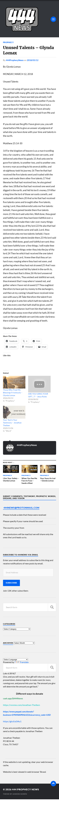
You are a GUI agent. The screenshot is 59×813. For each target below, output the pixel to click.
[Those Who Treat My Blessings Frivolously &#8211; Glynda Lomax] (14, 382)
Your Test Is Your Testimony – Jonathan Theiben (12, 423)
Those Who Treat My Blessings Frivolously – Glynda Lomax (12, 392)
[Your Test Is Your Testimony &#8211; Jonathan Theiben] (14, 412)
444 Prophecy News (25, 789)
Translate (24, 662)
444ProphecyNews (15, 60)
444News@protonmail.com (21, 507)
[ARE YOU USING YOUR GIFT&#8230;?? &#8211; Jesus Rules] (39, 384)
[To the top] (53, 783)
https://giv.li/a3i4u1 (12, 721)
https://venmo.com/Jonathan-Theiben (21, 705)
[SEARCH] (52, 607)
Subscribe (11, 583)
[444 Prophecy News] (29, 19)
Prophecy (8, 42)
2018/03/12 (32, 60)
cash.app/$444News (13, 698)
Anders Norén (20, 794)
